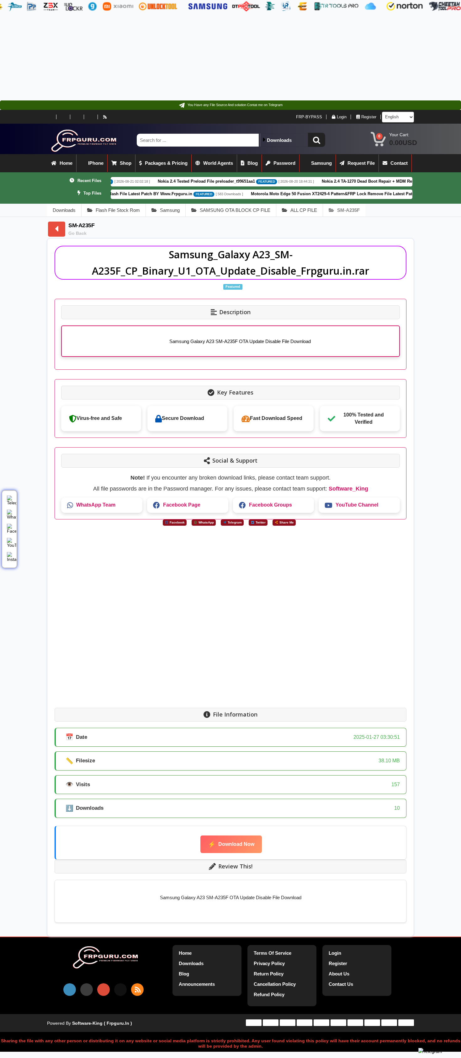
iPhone (95, 163)
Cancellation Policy (275, 984)
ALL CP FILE (303, 210)
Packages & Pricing (166, 163)
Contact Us (341, 984)
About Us (339, 973)
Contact (399, 163)
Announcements (197, 984)
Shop (125, 163)
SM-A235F (348, 210)
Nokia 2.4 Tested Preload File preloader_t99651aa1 (160, 181)
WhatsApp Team (95, 505)
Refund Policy (269, 994)
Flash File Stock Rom (118, 210)
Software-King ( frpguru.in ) (102, 1023)
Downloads (64, 210)
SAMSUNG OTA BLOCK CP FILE (235, 210)
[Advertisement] (188, 56)
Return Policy (268, 973)
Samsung (321, 163)
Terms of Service (272, 953)
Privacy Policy (269, 963)
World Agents (218, 163)
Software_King (348, 489)
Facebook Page (181, 505)
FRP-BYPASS (309, 117)
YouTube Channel (357, 505)
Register (368, 117)
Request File (361, 163)
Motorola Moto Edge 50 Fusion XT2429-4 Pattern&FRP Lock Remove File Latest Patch (288, 193)
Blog (252, 163)
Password (284, 163)
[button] (316, 140)
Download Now (231, 844)
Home (66, 163)
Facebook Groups (270, 505)
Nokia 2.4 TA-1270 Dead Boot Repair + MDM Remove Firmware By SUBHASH (350, 181)
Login (342, 117)
